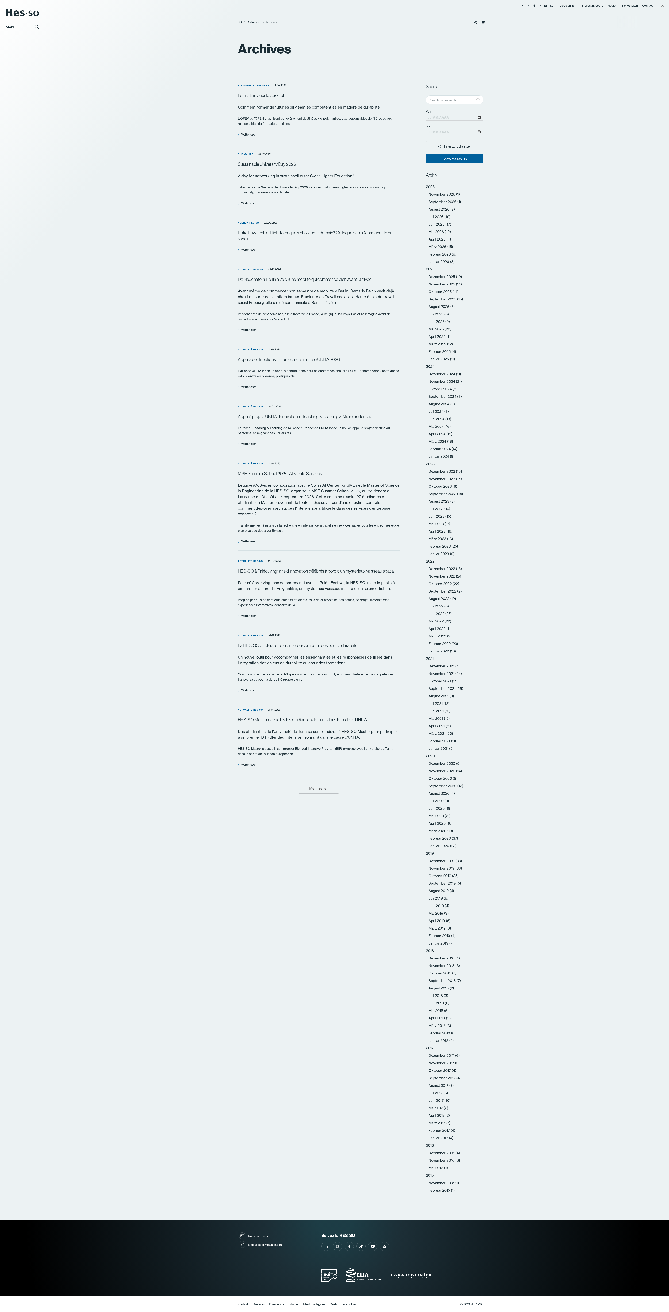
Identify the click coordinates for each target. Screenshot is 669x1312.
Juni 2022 (437, 614)
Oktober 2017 (440, 1070)
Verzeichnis (567, 5)
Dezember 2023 (442, 471)
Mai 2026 (437, 232)
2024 (430, 366)
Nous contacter (258, 1236)
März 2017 (437, 1123)
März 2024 (438, 441)
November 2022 (442, 576)
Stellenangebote (592, 5)
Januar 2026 (439, 262)
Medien (612, 5)
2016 (430, 1145)
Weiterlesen (248, 134)
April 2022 (437, 628)
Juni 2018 (437, 1003)
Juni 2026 (437, 224)
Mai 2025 (437, 329)
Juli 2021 (436, 703)
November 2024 (442, 381)
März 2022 (438, 636)
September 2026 (443, 202)
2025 (430, 269)
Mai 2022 (437, 621)
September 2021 (442, 688)
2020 (430, 756)
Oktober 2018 (440, 973)
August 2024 (439, 404)
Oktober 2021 (440, 681)
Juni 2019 (437, 906)
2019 (430, 853)
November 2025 (442, 284)
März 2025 (438, 344)
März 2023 (438, 539)
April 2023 (437, 531)
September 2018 (443, 980)
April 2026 (438, 239)
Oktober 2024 (441, 389)
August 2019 (439, 891)
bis (428, 126)
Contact (647, 5)
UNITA (256, 371)
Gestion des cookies (343, 1304)
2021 (430, 658)
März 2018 (438, 1025)
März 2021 (437, 733)
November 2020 (442, 771)
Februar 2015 (440, 1190)
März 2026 (438, 247)
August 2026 (439, 209)
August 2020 (439, 793)
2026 (430, 187)
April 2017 (437, 1115)
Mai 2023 (437, 524)
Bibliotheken (629, 5)
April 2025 (437, 336)
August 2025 (439, 306)
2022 (430, 561)
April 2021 (437, 726)
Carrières (259, 1304)
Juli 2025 (436, 314)
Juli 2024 (436, 411)
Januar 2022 (439, 651)
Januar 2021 (439, 748)
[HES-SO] (22, 16)
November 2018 (442, 965)
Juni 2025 (437, 321)
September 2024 (443, 396)
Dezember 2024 (442, 374)
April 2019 (437, 921)
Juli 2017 (436, 1093)
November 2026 (442, 194)
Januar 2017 (439, 1138)
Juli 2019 (436, 898)
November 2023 (442, 479)
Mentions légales (314, 1304)
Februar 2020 (440, 838)
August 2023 (439, 501)
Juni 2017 (436, 1100)
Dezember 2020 (442, 763)
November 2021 (442, 673)
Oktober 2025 (441, 291)
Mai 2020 (437, 816)
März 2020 (438, 831)
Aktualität (254, 22)
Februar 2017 (440, 1130)
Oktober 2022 (441, 584)
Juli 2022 (436, 606)
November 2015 (442, 1183)
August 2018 (439, 988)
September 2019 (443, 883)
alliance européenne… (279, 754)
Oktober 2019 (440, 876)
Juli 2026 (436, 217)
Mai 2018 (436, 1010)
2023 (430, 464)
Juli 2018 (436, 995)
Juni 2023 (437, 516)
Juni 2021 (437, 711)
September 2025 (443, 299)
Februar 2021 (440, 741)
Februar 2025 (440, 351)
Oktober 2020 (441, 778)
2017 (430, 1048)
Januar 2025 (439, 359)
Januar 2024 (439, 456)
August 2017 (439, 1085)
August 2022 (439, 599)
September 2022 (443, 591)
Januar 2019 (439, 943)
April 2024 (437, 434)
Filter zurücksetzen (457, 146)
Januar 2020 (439, 846)
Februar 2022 (440, 643)
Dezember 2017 (442, 1055)
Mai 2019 (436, 913)
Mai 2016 (436, 1168)
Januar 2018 (439, 1040)
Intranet (294, 1304)
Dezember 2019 (442, 861)
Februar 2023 (440, 546)
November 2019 (442, 868)
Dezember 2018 (442, 958)
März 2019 (438, 928)
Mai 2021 (436, 718)
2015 (430, 1175)
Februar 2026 (440, 254)
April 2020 (438, 823)
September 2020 (443, 786)
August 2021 (439, 696)
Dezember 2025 (442, 276)
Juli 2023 (436, 509)
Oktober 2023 (441, 486)
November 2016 (442, 1160)
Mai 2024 (437, 426)
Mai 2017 (436, 1108)
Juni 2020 (437, 808)
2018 (430, 951)
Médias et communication (265, 1244)
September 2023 (443, 494)
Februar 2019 (440, 936)
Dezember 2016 (442, 1153)
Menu (10, 27)
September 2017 (442, 1078)
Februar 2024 (440, 449)
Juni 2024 (437, 419)
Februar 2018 (440, 1033)
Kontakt (243, 1304)
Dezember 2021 (442, 666)
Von (428, 111)
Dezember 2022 (442, 569)
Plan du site (276, 1304)
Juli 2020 (436, 801)
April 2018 (437, 1018)
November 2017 (442, 1063)
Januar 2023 (439, 554)
